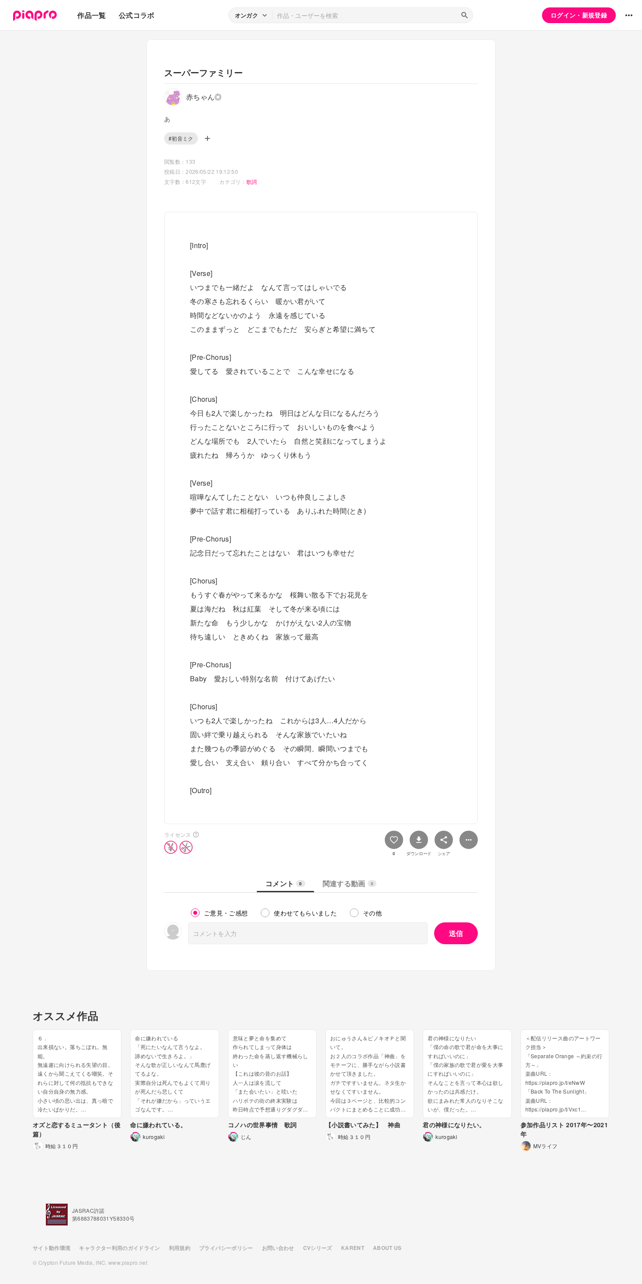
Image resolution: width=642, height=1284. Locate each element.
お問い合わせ (278, 1248)
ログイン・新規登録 (579, 14)
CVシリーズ (317, 1248)
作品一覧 (91, 15)
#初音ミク (181, 138)
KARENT (352, 1248)
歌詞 (251, 181)
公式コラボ (137, 15)
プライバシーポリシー (226, 1248)
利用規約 (179, 1248)
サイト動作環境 (51, 1248)
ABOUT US (387, 1248)
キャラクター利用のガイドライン (119, 1248)
